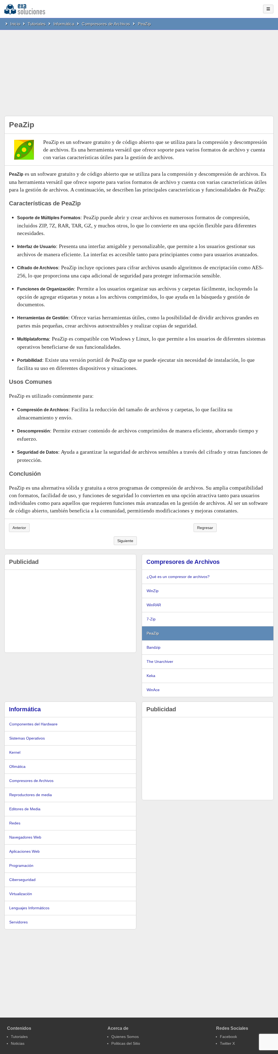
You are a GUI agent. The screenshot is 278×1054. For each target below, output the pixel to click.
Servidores (18, 922)
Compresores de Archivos (106, 23)
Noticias (17, 1043)
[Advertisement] (139, 71)
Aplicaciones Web (24, 851)
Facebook (228, 1036)
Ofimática (17, 766)
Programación (21, 865)
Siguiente (125, 541)
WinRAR (154, 605)
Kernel (14, 752)
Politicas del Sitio (125, 1043)
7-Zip (151, 619)
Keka (151, 675)
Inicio (15, 23)
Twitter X (227, 1043)
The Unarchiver (160, 661)
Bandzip (153, 647)
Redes (14, 823)
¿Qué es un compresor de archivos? (178, 576)
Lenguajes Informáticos (29, 908)
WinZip (153, 591)
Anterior (19, 528)
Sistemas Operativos (27, 738)
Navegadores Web (25, 837)
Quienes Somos (125, 1036)
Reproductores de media (30, 795)
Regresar (205, 528)
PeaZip (144, 23)
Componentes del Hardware (33, 724)
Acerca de (118, 1028)
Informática (63, 23)
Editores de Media (24, 809)
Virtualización (20, 894)
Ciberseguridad (22, 879)
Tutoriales (37, 23)
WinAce (153, 690)
